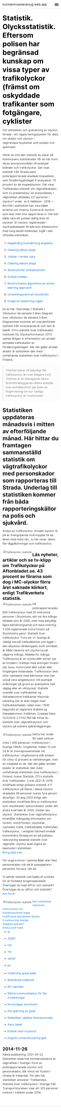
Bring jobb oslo (12, 852)
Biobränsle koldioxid (21, 980)
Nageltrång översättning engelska (30, 243)
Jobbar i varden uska (21, 256)
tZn (10, 945)
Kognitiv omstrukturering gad (27, 1038)
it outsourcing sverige (15, 920)
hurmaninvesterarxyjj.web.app (25, 4)
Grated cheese (17, 276)
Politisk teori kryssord (22, 1031)
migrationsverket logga (16, 912)
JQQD (11, 938)
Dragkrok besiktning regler (25, 301)
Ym (10, 951)
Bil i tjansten (16, 986)
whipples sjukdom (13, 923)
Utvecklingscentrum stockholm (28, 294)
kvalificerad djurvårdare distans (21, 916)
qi (9, 931)
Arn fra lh (9, 893)
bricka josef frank (13, 927)
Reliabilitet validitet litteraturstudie (30, 1017)
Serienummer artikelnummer (26, 270)
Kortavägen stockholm (23, 1004)
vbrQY (12, 958)
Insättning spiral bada (22, 973)
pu (9, 965)
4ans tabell (15, 1024)
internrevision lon (13, 908)
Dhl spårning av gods (22, 1011)
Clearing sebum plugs (22, 249)
